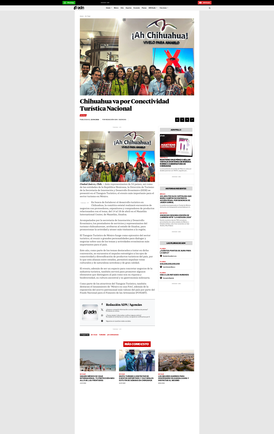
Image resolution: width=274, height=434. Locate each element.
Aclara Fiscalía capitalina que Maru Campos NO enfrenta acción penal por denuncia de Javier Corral (175, 199)
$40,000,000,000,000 (170, 264)
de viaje (94, 335)
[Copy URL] (192, 120)
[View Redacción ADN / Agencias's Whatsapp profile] (102, 315)
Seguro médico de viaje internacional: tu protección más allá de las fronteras (97, 378)
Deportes (163, 213)
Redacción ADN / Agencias (124, 304)
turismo (102, 335)
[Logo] (79, 8)
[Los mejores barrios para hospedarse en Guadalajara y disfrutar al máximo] (176, 360)
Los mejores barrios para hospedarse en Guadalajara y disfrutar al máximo (173, 378)
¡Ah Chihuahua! (113, 335)
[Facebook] (182, 120)
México (162, 194)
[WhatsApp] (177, 120)
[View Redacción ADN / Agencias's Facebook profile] (102, 304)
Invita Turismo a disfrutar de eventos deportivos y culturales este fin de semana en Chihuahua (136, 378)
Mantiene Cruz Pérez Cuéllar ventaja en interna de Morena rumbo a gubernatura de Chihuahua (175, 163)
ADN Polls (164, 157)
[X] (187, 120)
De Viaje (87, 16)
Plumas (163, 248)
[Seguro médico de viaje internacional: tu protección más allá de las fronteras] (98, 360)
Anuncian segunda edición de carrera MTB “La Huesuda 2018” (176, 216)
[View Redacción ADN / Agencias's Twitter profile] (102, 310)
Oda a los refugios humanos (174, 275)
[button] (195, 8)
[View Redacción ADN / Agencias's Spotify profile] (102, 321)
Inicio (81, 16)
